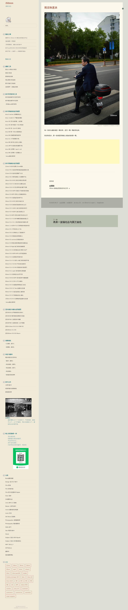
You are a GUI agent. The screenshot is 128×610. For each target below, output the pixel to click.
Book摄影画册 (9, 478)
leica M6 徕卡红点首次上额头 (13, 142)
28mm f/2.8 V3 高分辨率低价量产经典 (16, 187)
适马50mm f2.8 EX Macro (12, 333)
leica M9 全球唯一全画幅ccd (13, 152)
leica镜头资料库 (10, 302)
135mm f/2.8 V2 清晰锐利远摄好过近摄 (16, 298)
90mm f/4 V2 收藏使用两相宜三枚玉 (15, 284)
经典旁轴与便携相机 (11, 388)
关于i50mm (8, 548)
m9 (12, 584)
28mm (15, 565)
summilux (28, 592)
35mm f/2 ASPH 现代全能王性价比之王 (16, 215)
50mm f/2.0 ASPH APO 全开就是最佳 (16, 253)
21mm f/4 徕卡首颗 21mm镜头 (14, 166)
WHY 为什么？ (9, 544)
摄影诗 (7, 551)
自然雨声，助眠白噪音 (11, 87)
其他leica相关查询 (11, 104)
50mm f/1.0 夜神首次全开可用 (14, 274)
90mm (8, 569)
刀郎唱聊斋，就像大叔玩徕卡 (13, 44)
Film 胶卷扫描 (9, 488)
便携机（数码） (10, 347)
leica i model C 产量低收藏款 (13, 118)
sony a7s (16, 588)
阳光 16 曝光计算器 (11, 69)
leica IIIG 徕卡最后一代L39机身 (14, 124)
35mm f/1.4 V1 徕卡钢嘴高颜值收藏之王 (16, 218)
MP (17, 584)
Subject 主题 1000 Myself (12, 537)
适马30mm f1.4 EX (10, 330)
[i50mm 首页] (8, 20)
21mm (8, 565)
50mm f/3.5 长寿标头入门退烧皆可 (15, 232)
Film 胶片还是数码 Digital (12, 492)
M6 (31, 581)
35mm (21, 565)
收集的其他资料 (10, 374)
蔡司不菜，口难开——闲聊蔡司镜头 (15, 51)
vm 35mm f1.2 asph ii (88, 202)
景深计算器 (8, 73)
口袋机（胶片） (10, 343)
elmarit (27, 569)
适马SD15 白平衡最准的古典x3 (14, 312)
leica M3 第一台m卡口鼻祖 (13, 128)
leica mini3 (9, 581)
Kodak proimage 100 (12, 577)
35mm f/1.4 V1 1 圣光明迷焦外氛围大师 (16, 222)
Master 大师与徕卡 (10, 506)
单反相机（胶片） (11, 367)
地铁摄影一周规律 (10, 41)
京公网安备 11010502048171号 (21, 607)
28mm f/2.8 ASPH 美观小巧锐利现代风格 (17, 190)
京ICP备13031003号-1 (21, 606)
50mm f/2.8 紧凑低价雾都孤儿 (14, 236)
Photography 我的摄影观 (12, 523)
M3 (21, 581)
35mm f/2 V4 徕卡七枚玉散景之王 (15, 211)
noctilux (8, 588)
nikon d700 (24, 584)
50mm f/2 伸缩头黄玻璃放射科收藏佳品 (16, 243)
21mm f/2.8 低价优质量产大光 (14, 173)
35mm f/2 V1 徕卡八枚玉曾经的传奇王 (16, 208)
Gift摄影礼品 (9, 499)
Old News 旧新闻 (10, 516)
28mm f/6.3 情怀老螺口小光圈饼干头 (15, 177)
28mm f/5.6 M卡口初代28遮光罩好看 (15, 180)
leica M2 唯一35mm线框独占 (13, 131)
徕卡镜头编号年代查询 (11, 100)
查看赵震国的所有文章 (61, 188)
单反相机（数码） (11, 364)
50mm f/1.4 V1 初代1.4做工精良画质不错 (17, 260)
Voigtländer (100, 202)
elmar (20, 569)
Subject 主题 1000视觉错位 (13, 541)
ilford (7, 573)
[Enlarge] (117, 14)
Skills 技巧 (8, 527)
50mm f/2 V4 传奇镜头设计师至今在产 (16, 250)
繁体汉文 (8, 59)
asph (14, 569)
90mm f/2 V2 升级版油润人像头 (14, 295)
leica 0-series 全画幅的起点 (13, 114)
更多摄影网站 (9, 555)
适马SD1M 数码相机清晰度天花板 (15, 316)
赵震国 (63, 202)
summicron (19, 592)
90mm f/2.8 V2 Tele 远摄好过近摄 (15, 288)
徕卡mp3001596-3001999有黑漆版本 (16, 48)
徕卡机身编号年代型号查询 (13, 97)
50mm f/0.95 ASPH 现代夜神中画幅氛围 (16, 277)
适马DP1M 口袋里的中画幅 (13, 319)
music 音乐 (8, 513)
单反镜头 (8, 371)
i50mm (9, 3)
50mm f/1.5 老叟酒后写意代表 (14, 257)
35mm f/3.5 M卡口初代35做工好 (14, 201)
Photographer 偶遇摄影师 (12, 520)
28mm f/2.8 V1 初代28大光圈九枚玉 (15, 184)
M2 (17, 581)
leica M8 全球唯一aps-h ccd (13, 149)
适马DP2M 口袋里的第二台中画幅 (15, 323)
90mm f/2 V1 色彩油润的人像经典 (15, 291)
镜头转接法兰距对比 (11, 357)
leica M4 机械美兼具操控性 (13, 135)
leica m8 (29, 577)
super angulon (10, 596)
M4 (26, 581)
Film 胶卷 (8, 485)
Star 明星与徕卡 (10, 530)
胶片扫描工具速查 (10, 83)
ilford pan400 (16, 573)
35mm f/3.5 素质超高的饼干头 (14, 197)
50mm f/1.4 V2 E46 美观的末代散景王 (16, 267)
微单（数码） (10, 361)
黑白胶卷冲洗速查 (10, 80)
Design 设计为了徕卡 (11, 481)
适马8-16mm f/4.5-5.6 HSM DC (14, 326)
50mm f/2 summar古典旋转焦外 (14, 239)
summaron (9, 592)
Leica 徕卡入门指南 (11, 502)
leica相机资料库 (10, 156)
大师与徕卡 (8, 385)
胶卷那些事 (8, 392)
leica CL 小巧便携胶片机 (12, 138)
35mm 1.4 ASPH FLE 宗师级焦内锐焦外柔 (17, 225)
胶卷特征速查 (9, 76)
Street (7, 534)
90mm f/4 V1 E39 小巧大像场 (13, 281)
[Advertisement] (81, 151)
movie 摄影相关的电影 (11, 509)
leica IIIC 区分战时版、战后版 (13, 121)
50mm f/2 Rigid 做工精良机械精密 (15, 246)
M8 (7, 584)
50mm (28, 565)
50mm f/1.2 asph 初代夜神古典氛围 (15, 271)
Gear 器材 (8, 495)
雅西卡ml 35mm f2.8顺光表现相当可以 (16, 38)
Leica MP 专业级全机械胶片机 (14, 145)
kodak (25, 573)
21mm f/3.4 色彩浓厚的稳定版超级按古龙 (17, 170)
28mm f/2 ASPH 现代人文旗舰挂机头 (15, 194)
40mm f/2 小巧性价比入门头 (13, 229)
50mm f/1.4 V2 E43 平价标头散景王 (15, 264)
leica (23, 577)
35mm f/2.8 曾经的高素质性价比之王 (15, 204)
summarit (25, 588)
